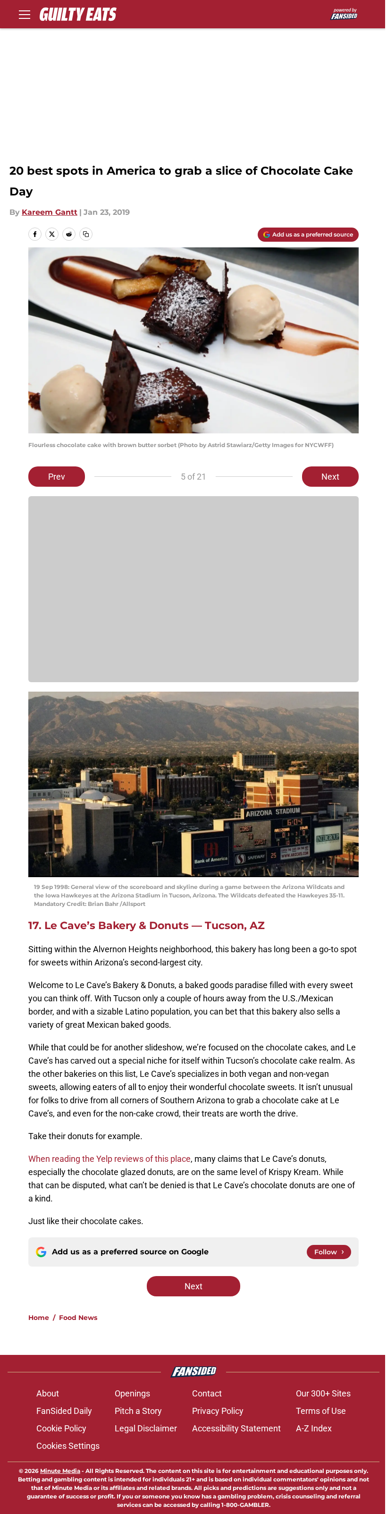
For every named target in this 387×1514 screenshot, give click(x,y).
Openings (132, 1393)
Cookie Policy (61, 1428)
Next (330, 477)
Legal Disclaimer (146, 1428)
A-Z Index (314, 1428)
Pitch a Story (138, 1411)
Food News (78, 1317)
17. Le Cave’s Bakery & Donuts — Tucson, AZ (146, 925)
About (47, 1393)
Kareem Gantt (49, 212)
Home (38, 1317)
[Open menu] (24, 14)
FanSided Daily (64, 1411)
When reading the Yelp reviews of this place (109, 1159)
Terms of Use (321, 1411)
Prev (56, 477)
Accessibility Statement (236, 1428)
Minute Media (60, 1470)
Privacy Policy (218, 1411)
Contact (207, 1393)
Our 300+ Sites (323, 1393)
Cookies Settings (68, 1446)
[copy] (86, 234)
